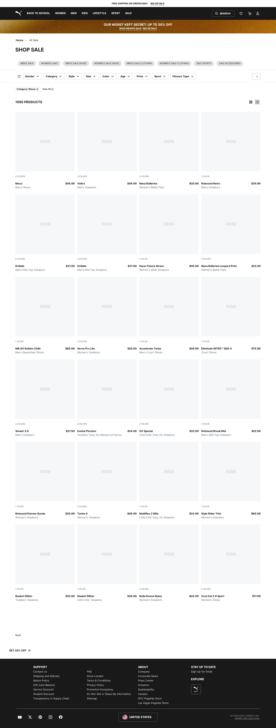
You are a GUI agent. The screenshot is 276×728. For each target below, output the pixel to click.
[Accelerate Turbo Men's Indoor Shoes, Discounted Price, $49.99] (169, 315)
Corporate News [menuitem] (148, 676)
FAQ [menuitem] (89, 671)
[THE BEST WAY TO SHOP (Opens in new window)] (196, 689)
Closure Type (180, 76)
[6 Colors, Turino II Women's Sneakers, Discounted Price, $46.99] (107, 480)
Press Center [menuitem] (145, 680)
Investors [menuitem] (143, 685)
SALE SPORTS (203, 63)
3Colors (82, 176)
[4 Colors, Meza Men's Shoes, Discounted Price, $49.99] (45, 150)
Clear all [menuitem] (46, 89)
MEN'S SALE (26, 63)
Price (140, 76)
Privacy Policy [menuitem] (95, 685)
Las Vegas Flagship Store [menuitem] (153, 702)
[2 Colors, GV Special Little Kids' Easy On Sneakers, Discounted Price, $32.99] (169, 398)
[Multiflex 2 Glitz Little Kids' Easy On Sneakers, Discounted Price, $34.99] (169, 480)
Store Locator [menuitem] (95, 676)
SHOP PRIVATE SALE (130, 28)
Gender (29, 76)
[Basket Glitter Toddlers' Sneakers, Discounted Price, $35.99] (45, 563)
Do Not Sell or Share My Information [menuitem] (109, 694)
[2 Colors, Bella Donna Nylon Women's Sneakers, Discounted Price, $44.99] (169, 563)
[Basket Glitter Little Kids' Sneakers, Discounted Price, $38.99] (107, 563)
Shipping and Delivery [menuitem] (46, 676)
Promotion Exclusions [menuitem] (100, 689)
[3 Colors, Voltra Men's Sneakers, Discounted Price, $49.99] (107, 150)
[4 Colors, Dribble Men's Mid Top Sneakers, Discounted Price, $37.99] (45, 233)
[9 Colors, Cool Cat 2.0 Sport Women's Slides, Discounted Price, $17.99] (231, 563)
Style (72, 76)
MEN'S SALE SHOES (76, 63)
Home (19, 40)
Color (105, 76)
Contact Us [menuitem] (40, 671)
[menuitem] (38, 13)
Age (123, 76)
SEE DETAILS (157, 3)
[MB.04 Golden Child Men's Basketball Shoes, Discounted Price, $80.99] (45, 315)
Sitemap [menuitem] (92, 698)
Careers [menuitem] (142, 694)
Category (51, 76)
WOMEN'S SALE (49, 63)
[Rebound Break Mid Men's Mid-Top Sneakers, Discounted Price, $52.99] (231, 398)
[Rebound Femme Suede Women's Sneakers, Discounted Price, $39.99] (45, 480)
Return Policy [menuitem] (41, 680)
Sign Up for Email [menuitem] (201, 671)
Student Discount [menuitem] (43, 694)
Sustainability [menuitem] (146, 689)
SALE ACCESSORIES (230, 63)
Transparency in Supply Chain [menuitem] (51, 698)
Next (18, 635)
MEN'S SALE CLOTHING (139, 63)
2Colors (206, 259)
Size (88, 76)
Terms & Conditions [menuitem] (99, 680)
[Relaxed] (257, 102)
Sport (157, 76)
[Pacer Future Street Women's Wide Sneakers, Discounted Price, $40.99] (169, 233)
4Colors (20, 176)
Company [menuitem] (144, 671)
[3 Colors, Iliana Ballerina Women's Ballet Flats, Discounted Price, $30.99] (169, 150)
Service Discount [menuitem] (43, 689)
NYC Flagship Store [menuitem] (150, 698)
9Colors (206, 589)
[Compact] (251, 102)
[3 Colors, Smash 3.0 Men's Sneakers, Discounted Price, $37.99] (45, 398)
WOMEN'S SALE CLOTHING (174, 63)
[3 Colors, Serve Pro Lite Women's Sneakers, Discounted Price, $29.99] (107, 315)
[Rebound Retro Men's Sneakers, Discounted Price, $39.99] (231, 150)
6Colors (82, 506)
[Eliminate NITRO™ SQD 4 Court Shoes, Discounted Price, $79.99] (231, 315)
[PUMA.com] (17, 13)
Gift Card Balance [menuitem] (44, 685)
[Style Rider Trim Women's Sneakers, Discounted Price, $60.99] (231, 480)
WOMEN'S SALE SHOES (106, 63)
